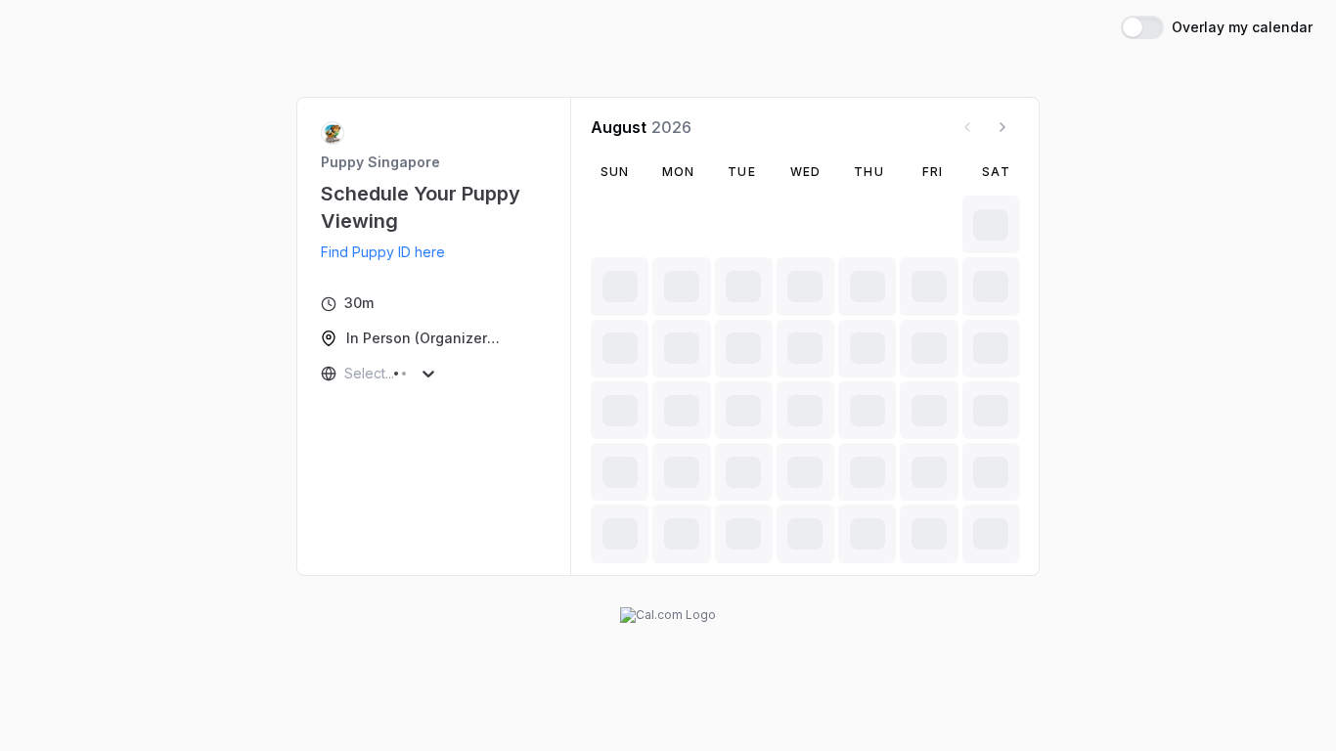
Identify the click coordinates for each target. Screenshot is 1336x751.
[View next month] (1002, 127)
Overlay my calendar (1242, 27)
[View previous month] (967, 127)
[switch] (1142, 27)
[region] (391, 252)
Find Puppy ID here (383, 251)
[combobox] (346, 373)
